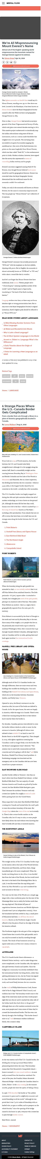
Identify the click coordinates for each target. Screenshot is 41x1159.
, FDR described (12, 1093)
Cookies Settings (29, 1152)
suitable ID (16, 733)
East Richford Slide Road (16, 535)
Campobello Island (13, 548)
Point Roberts (11, 527)
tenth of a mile (30, 793)
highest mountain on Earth (14, 100)
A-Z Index (5, 1152)
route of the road (24, 811)
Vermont (22, 698)
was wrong (24, 890)
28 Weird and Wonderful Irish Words (18, 329)
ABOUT (4, 1140)
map (14, 461)
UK (16, 381)
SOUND (23, 381)
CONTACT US (28, 1140)
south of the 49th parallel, (29, 598)
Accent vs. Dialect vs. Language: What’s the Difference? (21, 340)
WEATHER (30, 376)
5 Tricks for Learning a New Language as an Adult (21, 352)
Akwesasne (10, 544)
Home (4, 390)
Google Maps (6, 811)
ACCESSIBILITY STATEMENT (10, 1149)
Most (26, 100)
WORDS (22, 376)
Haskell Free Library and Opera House (21, 531)
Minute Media (16, 1157)
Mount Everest (7, 110)
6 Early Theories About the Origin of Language (18, 346)
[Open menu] (3, 3)
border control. (17, 1115)
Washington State (32, 473)
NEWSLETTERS (6, 1143)
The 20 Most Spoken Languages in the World (21, 336)
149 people (5, 947)
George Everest (16, 121)
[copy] (14, 62)
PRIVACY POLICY (29, 1143)
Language (5, 300)
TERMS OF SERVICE (30, 1146)
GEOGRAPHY (7, 381)
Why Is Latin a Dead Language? (16, 332)
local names (32, 170)
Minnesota (5, 479)
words (9, 987)
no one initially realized (22, 589)
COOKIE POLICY (6, 1146)
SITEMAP (27, 1149)
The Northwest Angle (14, 540)
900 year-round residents (21, 1072)
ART (14, 376)
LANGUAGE (6, 376)
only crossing (21, 1084)
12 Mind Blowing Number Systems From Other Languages (19, 324)
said (32, 752)
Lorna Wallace (10, 424)
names (16, 283)
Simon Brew (9, 58)
